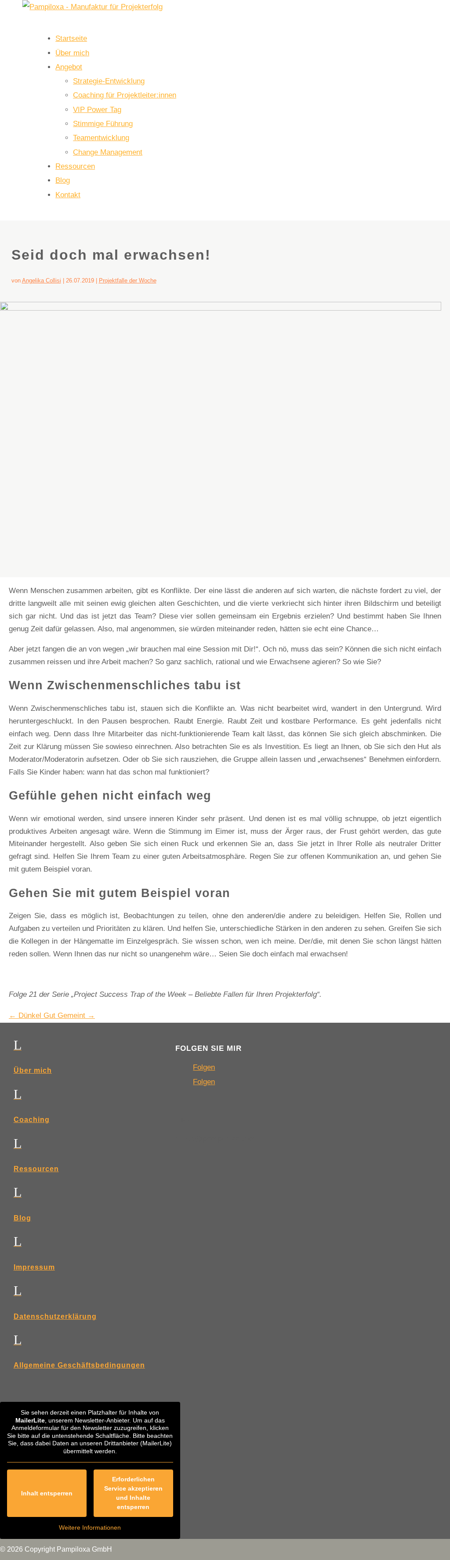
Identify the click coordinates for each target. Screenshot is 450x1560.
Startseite (71, 38)
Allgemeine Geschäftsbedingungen (79, 1365)
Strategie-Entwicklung (109, 81)
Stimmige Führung (103, 123)
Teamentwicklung (101, 138)
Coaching (32, 1119)
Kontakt (67, 195)
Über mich (72, 53)
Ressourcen (75, 166)
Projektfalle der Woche (127, 280)
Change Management (107, 152)
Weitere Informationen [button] (90, 1527)
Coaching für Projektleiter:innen (124, 95)
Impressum (34, 1267)
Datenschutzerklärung (55, 1316)
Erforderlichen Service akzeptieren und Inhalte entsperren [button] (133, 1493)
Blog (62, 180)
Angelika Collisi (41, 280)
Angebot (68, 67)
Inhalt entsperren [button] (47, 1493)
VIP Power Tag (97, 109)
